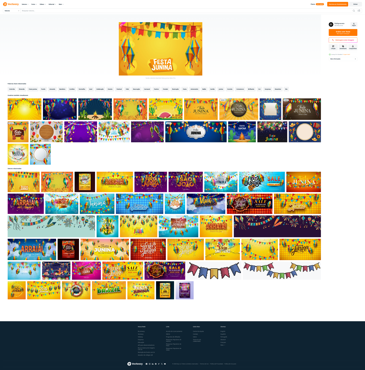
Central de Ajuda (198, 331)
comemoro (240, 89)
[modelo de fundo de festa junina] (270, 109)
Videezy (140, 337)
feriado (165, 89)
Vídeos (42, 4)
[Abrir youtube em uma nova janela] (165, 364)
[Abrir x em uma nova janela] (162, 364)
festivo (156, 89)
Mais (60, 4)
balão (204, 89)
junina (221, 89)
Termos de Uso (204, 364)
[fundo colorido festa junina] (147, 131)
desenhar (278, 89)
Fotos (33, 4)
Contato (195, 334)
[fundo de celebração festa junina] (24, 109)
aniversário (194, 89)
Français (223, 342)
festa (184, 89)
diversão (22, 89)
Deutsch (223, 339)
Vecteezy (140, 334)
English (223, 331)
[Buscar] (354, 11)
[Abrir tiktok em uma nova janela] (159, 364)
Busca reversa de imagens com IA (146, 348)
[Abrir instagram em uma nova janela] (149, 364)
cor (259, 89)
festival (119, 89)
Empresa (141, 339)
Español (223, 334)
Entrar (355, 4)
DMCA (168, 334)
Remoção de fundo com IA (146, 352)
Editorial (51, 4)
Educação (141, 342)
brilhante (251, 89)
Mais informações (335, 59)
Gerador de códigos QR (145, 355)
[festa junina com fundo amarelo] (166, 109)
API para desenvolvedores (146, 345)
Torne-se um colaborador (197, 340)
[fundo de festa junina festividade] (80, 131)
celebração (100, 89)
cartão (212, 89)
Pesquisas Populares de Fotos (173, 344)
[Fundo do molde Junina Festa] (272, 131)
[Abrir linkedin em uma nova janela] (152, 364)
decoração (136, 89)
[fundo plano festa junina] (46, 131)
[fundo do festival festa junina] (305, 131)
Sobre (195, 337)
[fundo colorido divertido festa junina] (24, 182)
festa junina (33, 89)
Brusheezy (141, 331)
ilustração (175, 89)
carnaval (147, 89)
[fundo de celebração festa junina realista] (18, 131)
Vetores (24, 4)
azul (90, 89)
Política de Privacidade (216, 364)
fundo (43, 89)
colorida (12, 89)
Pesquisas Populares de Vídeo (173, 349)
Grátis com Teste (343, 32)
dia (286, 89)
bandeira (62, 89)
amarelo (52, 89)
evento (110, 89)
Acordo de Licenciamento (174, 331)
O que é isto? (346, 54)
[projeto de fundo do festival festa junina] (60, 109)
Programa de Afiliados (173, 337)
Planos (313, 4)
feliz (127, 89)
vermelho (82, 89)
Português (224, 337)
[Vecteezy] (11, 4)
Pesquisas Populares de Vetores (173, 340)
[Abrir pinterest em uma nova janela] (155, 364)
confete (72, 89)
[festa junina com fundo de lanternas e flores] (130, 109)
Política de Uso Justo (230, 364)
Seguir (354, 25)
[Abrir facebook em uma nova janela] (146, 364)
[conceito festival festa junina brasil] (56, 271)
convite (229, 89)
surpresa (268, 89)
